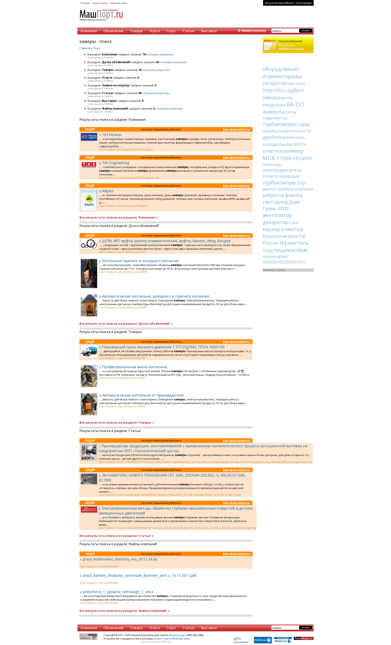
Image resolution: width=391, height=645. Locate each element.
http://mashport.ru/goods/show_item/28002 (122, 406)
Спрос (171, 31)
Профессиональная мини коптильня (134, 366)
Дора (294, 202)
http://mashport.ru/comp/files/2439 (99, 566)
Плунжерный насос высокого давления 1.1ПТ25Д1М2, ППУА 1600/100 (163, 346)
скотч (299, 143)
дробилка (274, 137)
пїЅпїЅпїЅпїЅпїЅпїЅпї (284, 262)
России (271, 243)
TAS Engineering (115, 162)
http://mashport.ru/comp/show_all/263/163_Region (126, 149)
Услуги (154, 31)
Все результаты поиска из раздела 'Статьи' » (116, 536)
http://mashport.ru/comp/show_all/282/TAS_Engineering (129, 177)
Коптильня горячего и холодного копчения (140, 260)
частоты (296, 83)
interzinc (273, 90)
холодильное (277, 144)
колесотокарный (281, 176)
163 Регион (112, 134)
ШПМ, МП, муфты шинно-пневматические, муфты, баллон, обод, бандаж (166, 240)
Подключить (291, 45)
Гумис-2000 (276, 208)
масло (286, 97)
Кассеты (287, 112)
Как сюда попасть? (237, 129)
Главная (84, 48)
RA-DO (295, 104)
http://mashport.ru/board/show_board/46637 (123, 307)
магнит (270, 189)
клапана (304, 189)
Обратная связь (118, 2)
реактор (297, 236)
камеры (286, 189)
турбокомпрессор (284, 182)
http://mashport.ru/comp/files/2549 (99, 602)
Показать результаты (161, 54)
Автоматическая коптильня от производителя (143, 395)
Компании (88, 31)
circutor (302, 158)
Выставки (209, 31)
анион (270, 111)
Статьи (188, 31)
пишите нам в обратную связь (171, 638)
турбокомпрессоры (286, 124)
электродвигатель (282, 170)
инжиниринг (276, 256)
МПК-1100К (277, 158)
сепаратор (274, 83)
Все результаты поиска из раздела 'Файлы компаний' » (124, 611)
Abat (302, 250)
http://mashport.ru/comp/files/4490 (99, 582)
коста (305, 130)
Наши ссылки (99, 2)
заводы (271, 97)
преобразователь (280, 131)
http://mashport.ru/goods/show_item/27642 (122, 358)
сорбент (295, 90)
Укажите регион (254, 30)
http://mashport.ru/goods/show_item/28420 (122, 378)
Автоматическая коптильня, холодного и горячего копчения (155, 296)
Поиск (97, 48)
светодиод (275, 201)
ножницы (272, 164)
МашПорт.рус (177, 635)
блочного (295, 137)
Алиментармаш (282, 76)
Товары (136, 31)
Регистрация (304, 3)
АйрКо (107, 190)
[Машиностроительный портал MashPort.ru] (101, 23)
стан (294, 222)
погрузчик (274, 104)
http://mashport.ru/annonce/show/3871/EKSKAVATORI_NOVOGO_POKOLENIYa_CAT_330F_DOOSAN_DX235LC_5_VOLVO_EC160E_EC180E (170, 494)
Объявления (113, 31)
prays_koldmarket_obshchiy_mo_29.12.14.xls (120, 559)
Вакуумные (275, 236)
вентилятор (277, 215)
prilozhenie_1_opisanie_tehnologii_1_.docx (118, 591)
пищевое (284, 249)
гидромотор (275, 118)
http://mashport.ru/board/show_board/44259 (123, 271)
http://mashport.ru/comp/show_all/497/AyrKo (123, 205)
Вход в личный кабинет (279, 3)
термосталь (294, 242)
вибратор (273, 195)
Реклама (85, 2)
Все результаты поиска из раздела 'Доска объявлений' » (125, 323)
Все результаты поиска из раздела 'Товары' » (116, 422)
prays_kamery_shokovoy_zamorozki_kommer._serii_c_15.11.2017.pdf (139, 575)
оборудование (281, 69)
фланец (294, 195)
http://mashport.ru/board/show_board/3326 (122, 252)
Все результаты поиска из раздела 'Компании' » (118, 217)
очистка (272, 150)
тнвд (268, 250)
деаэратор (275, 222)
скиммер (292, 150)
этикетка (292, 229)
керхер (271, 229)
